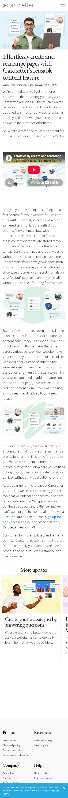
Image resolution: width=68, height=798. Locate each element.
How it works (9, 740)
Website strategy (43, 740)
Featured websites (13, 750)
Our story (8, 778)
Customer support (43, 778)
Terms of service (12, 783)
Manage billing (41, 773)
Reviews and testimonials (16, 755)
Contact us (8, 773)
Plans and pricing (11, 745)
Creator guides (42, 745)
